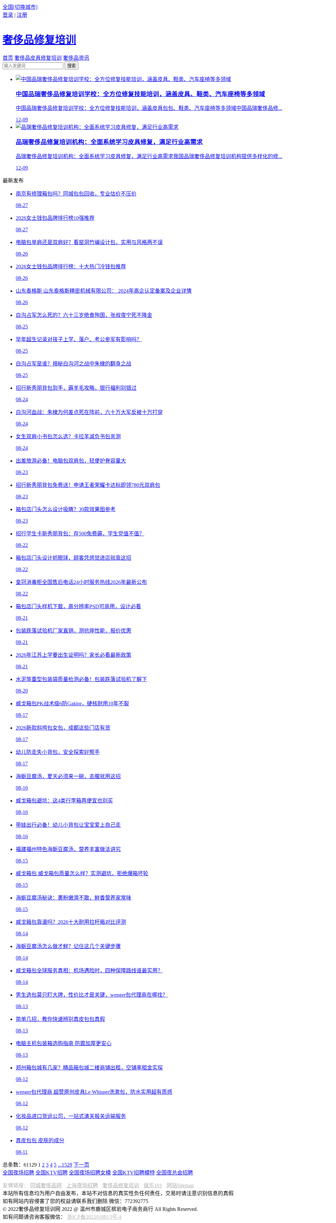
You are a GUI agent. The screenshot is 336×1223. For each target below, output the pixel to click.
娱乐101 (153, 1185)
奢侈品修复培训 (120, 1185)
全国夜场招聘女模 (90, 1172)
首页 (8, 58)
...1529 (65, 1165)
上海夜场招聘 (82, 1185)
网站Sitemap (180, 1185)
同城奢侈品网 (46, 1185)
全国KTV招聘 (51, 1172)
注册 (22, 15)
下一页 (81, 1165)
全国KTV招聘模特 (133, 1172)
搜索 (71, 65)
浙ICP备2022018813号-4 (94, 1217)
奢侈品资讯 (76, 58)
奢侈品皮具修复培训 (38, 58)
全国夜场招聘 (18, 1172)
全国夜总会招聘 (174, 1172)
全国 (20, 7)
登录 (8, 15)
